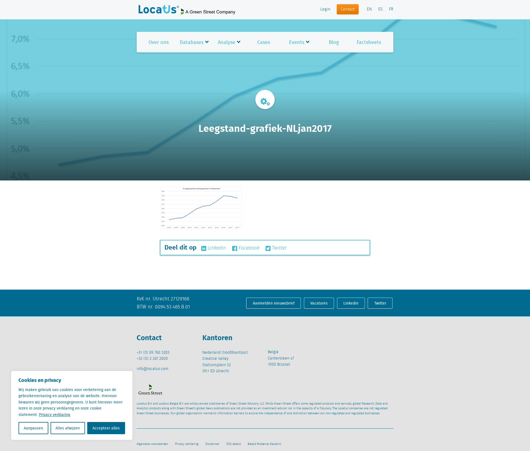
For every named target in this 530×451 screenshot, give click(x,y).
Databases (191, 42)
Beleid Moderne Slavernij (264, 444)
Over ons (159, 42)
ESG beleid (233, 444)
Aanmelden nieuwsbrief (274, 303)
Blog (334, 42)
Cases (263, 42)
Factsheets (369, 42)
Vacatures (319, 303)
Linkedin (216, 248)
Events (296, 42)
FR (391, 9)
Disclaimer (212, 444)
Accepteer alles (106, 428)
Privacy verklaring (54, 414)
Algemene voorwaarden (152, 444)
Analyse (226, 42)
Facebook (248, 248)
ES (380, 9)
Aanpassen (33, 428)
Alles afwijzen (67, 428)
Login (325, 9)
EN (369, 9)
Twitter (279, 248)
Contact (348, 9)
